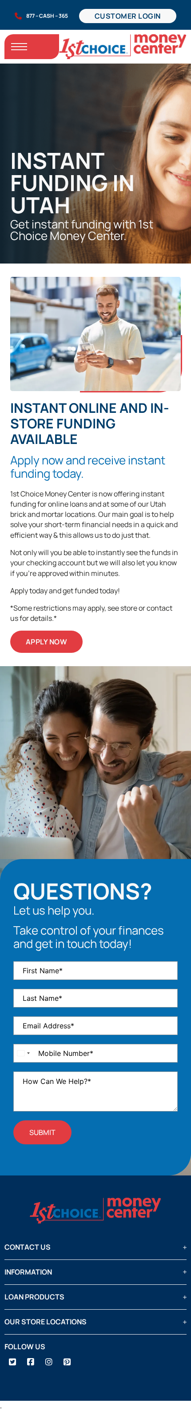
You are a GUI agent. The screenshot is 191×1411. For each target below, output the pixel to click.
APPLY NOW (47, 642)
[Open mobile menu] (19, 46)
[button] (95, 1247)
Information (28, 1272)
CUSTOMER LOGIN (128, 16)
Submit (42, 1132)
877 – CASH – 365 (47, 16)
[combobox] (23, 1053)
